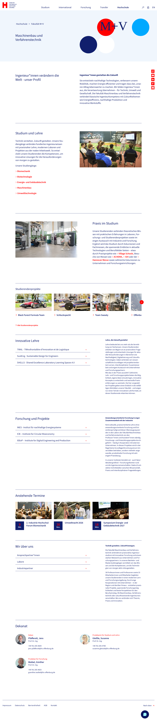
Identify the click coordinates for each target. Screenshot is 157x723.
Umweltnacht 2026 (74, 522)
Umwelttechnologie (26, 193)
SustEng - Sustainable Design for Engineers (37, 356)
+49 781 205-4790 (99, 646)
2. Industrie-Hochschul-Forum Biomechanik (37, 524)
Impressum (7, 705)
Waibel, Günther (36, 662)
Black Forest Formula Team (31, 315)
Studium (45, 8)
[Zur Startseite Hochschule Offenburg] (14, 5)
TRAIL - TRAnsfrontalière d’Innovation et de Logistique (43, 349)
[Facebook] (152, 83)
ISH (126, 256)
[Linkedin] (152, 79)
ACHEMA (118, 256)
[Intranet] (148, 7)
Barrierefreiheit (34, 705)
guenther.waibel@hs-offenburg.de (41, 672)
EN (153, 7)
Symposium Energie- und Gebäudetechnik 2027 (115, 524)
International (65, 8)
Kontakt (54, 705)
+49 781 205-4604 (34, 646)
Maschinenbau (24, 187)
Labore (20, 561)
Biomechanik (23, 171)
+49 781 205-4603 (34, 670)
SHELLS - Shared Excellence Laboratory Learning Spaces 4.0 (46, 362)
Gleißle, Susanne (101, 638)
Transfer (104, 8)
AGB (45, 705)
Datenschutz (20, 705)
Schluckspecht (64, 315)
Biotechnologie (24, 176)
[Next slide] (142, 302)
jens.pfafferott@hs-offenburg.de (40, 648)
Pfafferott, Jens (35, 638)
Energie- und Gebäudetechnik (31, 182)
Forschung (86, 8)
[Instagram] (152, 71)
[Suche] (143, 7)
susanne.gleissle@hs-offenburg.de (106, 648)
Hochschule (123, 8)
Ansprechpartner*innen (28, 555)
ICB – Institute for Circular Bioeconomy (35, 434)
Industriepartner (25, 568)
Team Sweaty (101, 315)
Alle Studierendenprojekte (27, 325)
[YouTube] (152, 75)
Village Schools (126, 253)
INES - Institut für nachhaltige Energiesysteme (39, 427)
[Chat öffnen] (145, 714)
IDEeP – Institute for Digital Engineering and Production (43, 440)
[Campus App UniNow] (152, 87)
